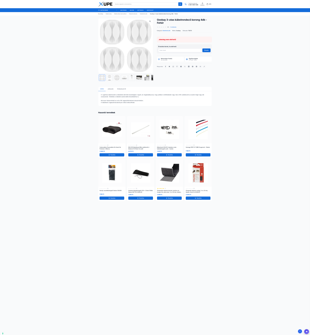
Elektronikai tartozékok (120, 14)
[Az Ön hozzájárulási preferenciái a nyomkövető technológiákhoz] (2, 333)
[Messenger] (169, 66)
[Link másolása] (204, 66)
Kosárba (113, 154)
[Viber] (177, 66)
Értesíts (206, 50)
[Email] (200, 66)
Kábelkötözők (143, 14)
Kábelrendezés (133, 14)
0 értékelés (173, 27)
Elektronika (109, 14)
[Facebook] (165, 66)
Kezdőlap (100, 14)
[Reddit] (196, 66)
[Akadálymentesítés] (300, 331)
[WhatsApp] (173, 66)
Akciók (132, 10)
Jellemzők (110, 89)
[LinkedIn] (188, 66)
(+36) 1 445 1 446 (193, 4)
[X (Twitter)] (184, 66)
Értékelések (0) (121, 89)
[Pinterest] (192, 66)
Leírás (102, 89)
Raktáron (123, 10)
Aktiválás (140, 10)
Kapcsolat (150, 10)
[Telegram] (181, 66)
